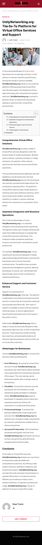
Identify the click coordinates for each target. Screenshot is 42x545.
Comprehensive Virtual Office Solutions (22, 117)
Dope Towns (13, 40)
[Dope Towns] (21, 4)
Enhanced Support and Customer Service (20, 126)
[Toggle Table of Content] (34, 114)
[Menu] (3, 3)
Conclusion (9, 133)
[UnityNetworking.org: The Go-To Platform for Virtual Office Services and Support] (21, 57)
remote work (29, 71)
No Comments (8, 43)
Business (6, 17)
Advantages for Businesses (18, 130)
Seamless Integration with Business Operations (21, 121)
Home (4, 11)
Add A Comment (21, 519)
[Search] (38, 3)
